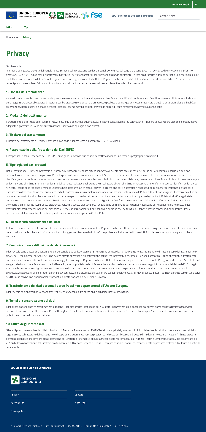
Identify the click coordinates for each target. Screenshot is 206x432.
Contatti (79, 395)
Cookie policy (18, 411)
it (196, 4)
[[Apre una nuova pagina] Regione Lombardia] (69, 13)
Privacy (15, 395)
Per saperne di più (180, 4)
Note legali (81, 403)
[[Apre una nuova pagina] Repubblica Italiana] (53, 13)
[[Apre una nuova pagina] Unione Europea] (27, 13)
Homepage (12, 37)
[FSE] (91, 13)
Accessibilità (17, 403)
